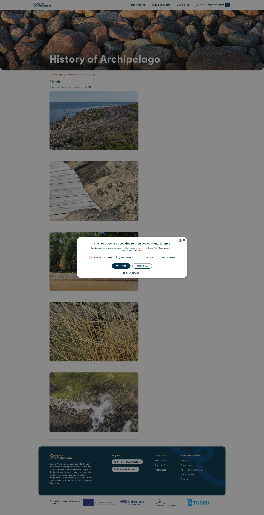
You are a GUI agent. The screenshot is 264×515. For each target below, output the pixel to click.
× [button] (184, 240)
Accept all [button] (121, 266)
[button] (132, 273)
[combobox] (180, 240)
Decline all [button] (142, 266)
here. (140, 250)
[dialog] (132, 257)
